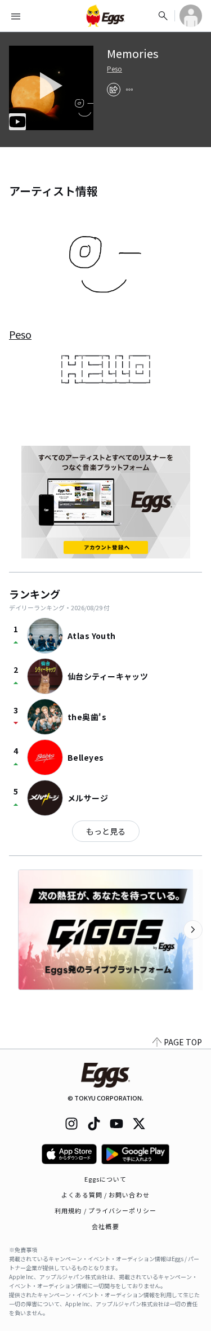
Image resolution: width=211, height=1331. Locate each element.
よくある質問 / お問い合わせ (105, 1194)
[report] (129, 89)
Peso (114, 68)
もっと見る (105, 831)
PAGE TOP (183, 1042)
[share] (113, 89)
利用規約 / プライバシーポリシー (105, 1210)
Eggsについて (105, 1178)
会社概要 (105, 1226)
